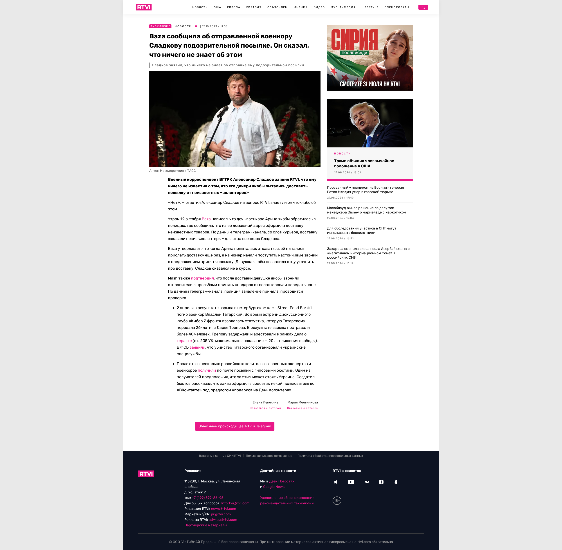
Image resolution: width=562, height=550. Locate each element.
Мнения (301, 7)
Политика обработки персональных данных (330, 456)
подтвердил (202, 278)
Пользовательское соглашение (269, 456)
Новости (200, 7)
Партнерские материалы (205, 525)
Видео (319, 7)
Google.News (274, 487)
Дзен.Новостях (281, 481)
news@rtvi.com (223, 509)
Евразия (253, 7)
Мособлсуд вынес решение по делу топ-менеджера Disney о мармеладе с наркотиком (366, 210)
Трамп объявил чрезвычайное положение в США (364, 163)
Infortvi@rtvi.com (235, 503)
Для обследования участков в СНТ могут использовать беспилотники (361, 230)
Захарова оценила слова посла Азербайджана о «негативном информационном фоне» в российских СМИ (368, 253)
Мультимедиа (343, 7)
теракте (184, 340)
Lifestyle (370, 7)
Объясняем (277, 7)
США (217, 7)
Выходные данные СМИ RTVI (220, 456)
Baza (206, 219)
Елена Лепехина (265, 402)
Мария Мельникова (303, 402)
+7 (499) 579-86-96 (207, 498)
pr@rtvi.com (221, 514)
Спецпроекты (397, 7)
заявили (197, 347)
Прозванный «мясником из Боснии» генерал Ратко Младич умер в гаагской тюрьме (365, 189)
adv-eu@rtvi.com (223, 520)
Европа (233, 7)
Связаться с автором (265, 408)
